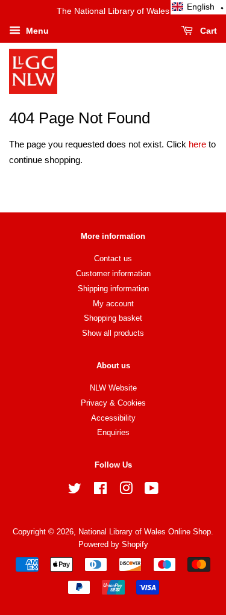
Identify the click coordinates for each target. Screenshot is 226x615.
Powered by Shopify (113, 544)
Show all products (113, 333)
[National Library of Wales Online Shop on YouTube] (152, 490)
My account (113, 303)
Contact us (113, 258)
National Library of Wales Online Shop (144, 531)
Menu (36, 31)
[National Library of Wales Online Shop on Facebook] (100, 490)
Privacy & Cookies (113, 402)
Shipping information (113, 288)
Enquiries (113, 432)
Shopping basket (113, 318)
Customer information (113, 273)
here (197, 144)
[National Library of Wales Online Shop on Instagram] (126, 490)
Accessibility (113, 417)
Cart (207, 31)
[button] (198, 7)
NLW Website (113, 387)
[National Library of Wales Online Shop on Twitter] (74, 490)
